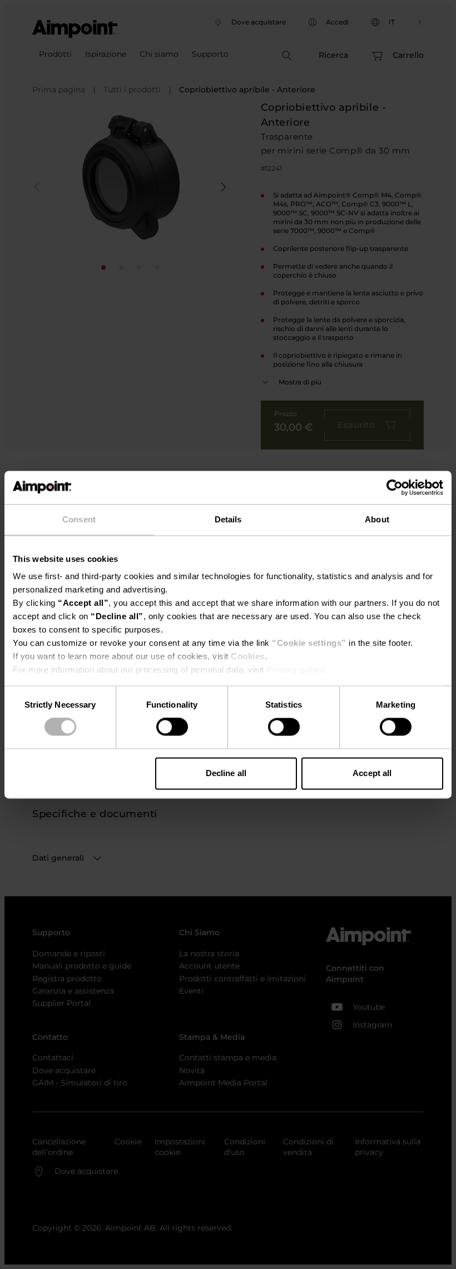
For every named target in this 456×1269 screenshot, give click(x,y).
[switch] (172, 727)
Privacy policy (295, 669)
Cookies (248, 656)
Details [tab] (228, 519)
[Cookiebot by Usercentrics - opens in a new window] (394, 487)
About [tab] (377, 519)
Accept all (372, 773)
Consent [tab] (79, 519)
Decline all (226, 773)
